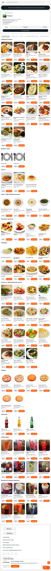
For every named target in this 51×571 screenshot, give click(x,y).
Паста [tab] (21, 36)
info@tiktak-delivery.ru (9, 562)
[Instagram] (16, 553)
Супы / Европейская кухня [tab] (31, 36)
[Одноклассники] (12, 553)
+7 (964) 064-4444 (8, 558)
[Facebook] (8, 553)
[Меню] (3, 2)
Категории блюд (7, 547)
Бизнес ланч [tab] (14, 36)
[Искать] (44, 2)
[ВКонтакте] (4, 553)
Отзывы (45, 27)
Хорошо (15, 566)
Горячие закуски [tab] (44, 36)
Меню (6, 27)
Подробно (25, 27)
